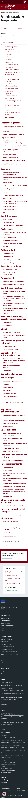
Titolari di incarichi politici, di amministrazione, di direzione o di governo (14, 142)
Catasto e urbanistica (6, 644)
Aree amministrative (6, 616)
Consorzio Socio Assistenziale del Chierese (12, 755)
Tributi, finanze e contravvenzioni (9, 654)
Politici (2, 628)
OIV (4, 213)
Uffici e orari (4, 702)
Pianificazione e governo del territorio (14, 455)
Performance (7, 229)
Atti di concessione (8, 325)
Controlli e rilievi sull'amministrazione (10, 354)
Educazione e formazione (7, 647)
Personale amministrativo (7, 626)
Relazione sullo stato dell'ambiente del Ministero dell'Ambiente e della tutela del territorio (14, 491)
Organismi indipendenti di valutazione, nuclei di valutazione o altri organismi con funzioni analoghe (14, 360)
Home (2, 12)
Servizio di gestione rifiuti (10, 406)
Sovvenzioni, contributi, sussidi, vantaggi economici (13, 317)
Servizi (18, 788)
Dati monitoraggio (5, 788)
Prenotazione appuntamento (8, 770)
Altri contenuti (7, 518)
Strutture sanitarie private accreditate (13, 501)
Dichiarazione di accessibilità (8, 737)
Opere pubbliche (8, 430)
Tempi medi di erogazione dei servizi (12, 381)
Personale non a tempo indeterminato (13, 195)
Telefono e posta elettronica (10, 157)
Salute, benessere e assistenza (9, 652)
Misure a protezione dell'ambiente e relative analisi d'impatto (15, 479)
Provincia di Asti (5, 735)
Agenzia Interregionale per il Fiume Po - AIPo (12, 747)
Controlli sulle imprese (11, 374)
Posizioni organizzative (9, 189)
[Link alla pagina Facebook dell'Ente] (2, 780)
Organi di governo (5, 623)
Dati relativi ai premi (8, 247)
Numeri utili (4, 704)
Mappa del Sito (21, 790)
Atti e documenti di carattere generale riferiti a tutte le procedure (15, 309)
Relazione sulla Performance (10, 240)
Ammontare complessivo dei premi (12, 244)
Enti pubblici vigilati (8, 253)
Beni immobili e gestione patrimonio (12, 341)
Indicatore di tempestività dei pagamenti (14, 420)
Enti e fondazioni (5, 621)
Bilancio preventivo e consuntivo (12, 332)
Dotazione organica (8, 192)
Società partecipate (8, 257)
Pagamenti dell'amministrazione (11, 410)
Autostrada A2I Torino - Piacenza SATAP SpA (12, 745)
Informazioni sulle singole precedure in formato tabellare (13, 304)
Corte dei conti (7, 370)
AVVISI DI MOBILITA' (8, 222)
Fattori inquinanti (7, 470)
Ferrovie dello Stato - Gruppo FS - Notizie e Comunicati (13, 751)
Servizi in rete (6, 400)
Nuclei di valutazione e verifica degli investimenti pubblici (12, 434)
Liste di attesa (6, 390)
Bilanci (4, 329)
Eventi (2, 674)
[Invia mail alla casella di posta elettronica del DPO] (9, 713)
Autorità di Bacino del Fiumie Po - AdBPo (11, 740)
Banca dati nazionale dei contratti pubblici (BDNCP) (14, 292)
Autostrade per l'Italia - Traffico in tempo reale (13, 742)
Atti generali (6, 131)
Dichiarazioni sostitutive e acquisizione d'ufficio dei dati (13, 274)
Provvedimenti (7, 278)
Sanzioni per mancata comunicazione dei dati (15, 146)
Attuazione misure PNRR (9, 536)
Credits (9, 790)
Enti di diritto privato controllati (11, 260)
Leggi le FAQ (4, 766)
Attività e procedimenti (11, 266)
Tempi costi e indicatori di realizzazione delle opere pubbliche (15, 444)
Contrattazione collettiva (9, 206)
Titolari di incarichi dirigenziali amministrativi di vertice (11, 173)
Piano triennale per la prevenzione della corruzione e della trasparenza (13, 127)
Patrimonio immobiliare (9, 346)
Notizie (3, 663)
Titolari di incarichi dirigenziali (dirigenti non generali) (15, 178)
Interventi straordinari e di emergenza (13, 510)
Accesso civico (7, 525)
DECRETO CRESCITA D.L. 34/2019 (12, 451)
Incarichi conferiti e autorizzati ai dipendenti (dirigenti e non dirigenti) (15, 202)
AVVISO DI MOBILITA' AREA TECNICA (13, 226)
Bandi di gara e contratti (12, 288)
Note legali (4, 760)
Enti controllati (8, 250)
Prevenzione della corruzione (10, 522)
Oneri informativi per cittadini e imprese (13, 134)
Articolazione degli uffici (9, 154)
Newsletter (4, 782)
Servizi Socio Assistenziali (10, 397)
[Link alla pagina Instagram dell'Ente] (5, 780)
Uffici (2, 631)
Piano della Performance (9, 237)
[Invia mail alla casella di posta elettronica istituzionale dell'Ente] (14, 690)
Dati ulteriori (6, 533)
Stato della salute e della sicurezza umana (14, 486)
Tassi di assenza (7, 198)
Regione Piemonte (5, 1)
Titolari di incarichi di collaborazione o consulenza (13, 165)
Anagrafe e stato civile (7, 639)
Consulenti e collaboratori (13, 160)
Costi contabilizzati (8, 387)
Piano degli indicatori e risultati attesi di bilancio (13, 336)
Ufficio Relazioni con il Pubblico (9, 699)
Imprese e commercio (6, 649)
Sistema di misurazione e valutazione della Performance (14, 233)
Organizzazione (8, 137)
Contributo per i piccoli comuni (11, 448)
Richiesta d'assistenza (6, 772)
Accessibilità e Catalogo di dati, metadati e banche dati (14, 529)
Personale (5, 169)
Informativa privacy (6, 757)
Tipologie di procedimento (10, 270)
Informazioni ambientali (12, 464)
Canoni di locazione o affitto (10, 349)
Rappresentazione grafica (10, 263)
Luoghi (2, 671)
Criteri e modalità (7, 322)
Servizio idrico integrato (9, 393)
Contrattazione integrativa (10, 209)
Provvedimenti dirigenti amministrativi (13, 284)
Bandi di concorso (9, 216)
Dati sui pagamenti (8, 426)
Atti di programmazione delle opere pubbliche (12, 439)
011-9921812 (9, 688)
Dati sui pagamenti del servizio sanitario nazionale (14, 416)
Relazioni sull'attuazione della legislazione (14, 483)
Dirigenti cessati (7, 183)
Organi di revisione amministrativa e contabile (12, 366)
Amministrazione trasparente (8, 765)
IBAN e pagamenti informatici (11, 423)
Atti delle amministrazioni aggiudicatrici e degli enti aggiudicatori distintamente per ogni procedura (14, 298)
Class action (6, 384)
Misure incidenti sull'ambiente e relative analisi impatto (13, 474)
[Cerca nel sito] (23, 7)
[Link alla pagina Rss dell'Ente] (7, 780)
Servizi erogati (7, 377)
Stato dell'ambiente (8, 467)
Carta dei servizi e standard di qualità (13, 403)
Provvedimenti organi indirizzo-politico (13, 281)
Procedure (5, 313)
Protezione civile (7, 496)
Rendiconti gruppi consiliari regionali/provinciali (10, 150)
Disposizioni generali (10, 123)
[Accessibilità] (4, 794)
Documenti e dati (5, 618)
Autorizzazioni (4, 642)
